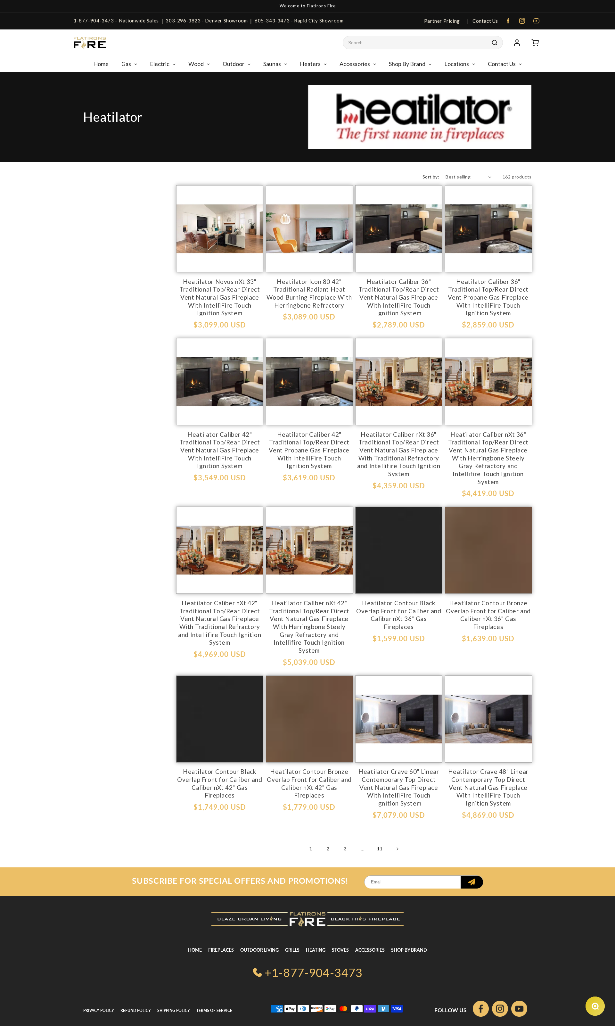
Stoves (340, 950)
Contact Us (484, 21)
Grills (292, 950)
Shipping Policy (173, 1010)
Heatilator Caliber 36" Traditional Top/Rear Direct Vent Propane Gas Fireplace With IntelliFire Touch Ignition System (488, 297)
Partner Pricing (442, 21)
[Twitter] (519, 1010)
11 (379, 848)
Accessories (370, 950)
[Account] (517, 42)
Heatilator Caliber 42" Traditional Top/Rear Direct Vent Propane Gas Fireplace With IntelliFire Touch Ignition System (309, 450)
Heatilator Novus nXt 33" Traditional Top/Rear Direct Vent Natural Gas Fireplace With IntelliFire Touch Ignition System (219, 297)
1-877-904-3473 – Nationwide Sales (116, 20)
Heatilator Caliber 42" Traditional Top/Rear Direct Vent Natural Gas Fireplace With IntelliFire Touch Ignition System (219, 450)
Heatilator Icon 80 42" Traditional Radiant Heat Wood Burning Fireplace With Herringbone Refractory (309, 293)
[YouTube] (536, 21)
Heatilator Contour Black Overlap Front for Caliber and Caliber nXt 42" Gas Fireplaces (219, 783)
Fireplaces (221, 950)
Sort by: (430, 176)
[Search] (494, 42)
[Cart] (535, 42)
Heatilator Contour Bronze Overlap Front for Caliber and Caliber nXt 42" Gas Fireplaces (309, 783)
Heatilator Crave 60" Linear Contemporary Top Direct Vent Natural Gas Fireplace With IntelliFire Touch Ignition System (398, 787)
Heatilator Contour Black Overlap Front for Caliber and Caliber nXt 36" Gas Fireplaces (398, 614)
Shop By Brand (409, 950)
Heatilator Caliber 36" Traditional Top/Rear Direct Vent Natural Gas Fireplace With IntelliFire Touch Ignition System (398, 297)
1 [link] (310, 848)
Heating (315, 950)
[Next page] (397, 849)
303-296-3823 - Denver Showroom (207, 20)
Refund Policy (135, 1010)
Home (195, 950)
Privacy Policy (98, 1010)
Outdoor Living (259, 950)
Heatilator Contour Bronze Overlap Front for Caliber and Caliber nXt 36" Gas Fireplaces (488, 614)
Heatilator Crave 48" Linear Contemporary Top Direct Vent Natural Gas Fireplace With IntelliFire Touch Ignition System (488, 787)
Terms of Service (214, 1010)
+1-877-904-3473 (314, 972)
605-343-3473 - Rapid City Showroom (299, 20)
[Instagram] (522, 21)
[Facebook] (508, 21)
